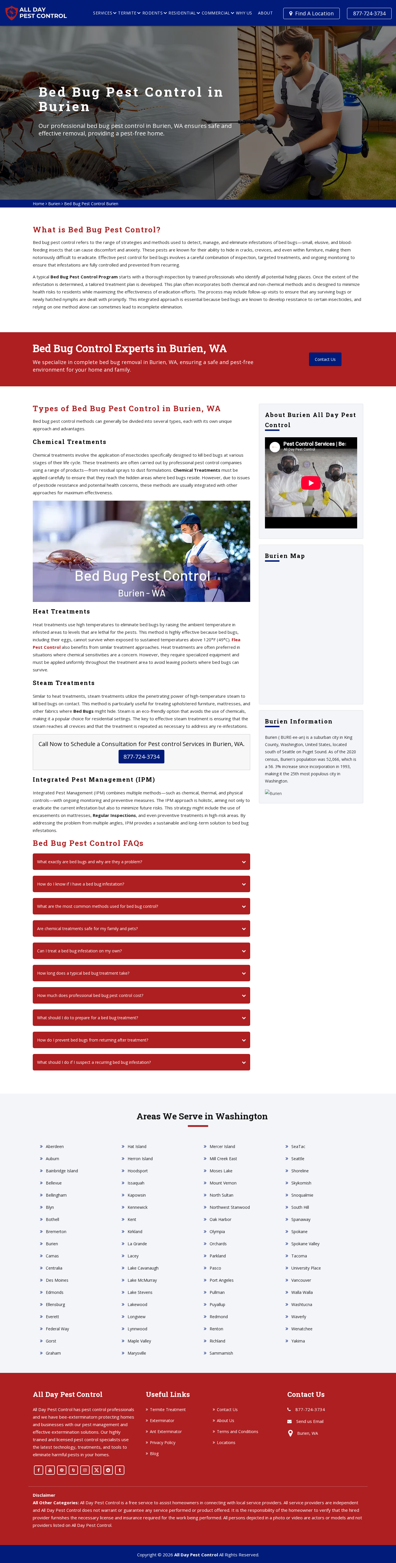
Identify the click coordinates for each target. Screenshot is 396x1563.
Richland (217, 1341)
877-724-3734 (369, 13)
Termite (127, 13)
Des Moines (57, 1280)
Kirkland (135, 1231)
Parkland (218, 1256)
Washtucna (301, 1304)
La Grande (137, 1243)
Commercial (216, 13)
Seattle (297, 1158)
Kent (132, 1219)
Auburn (52, 1158)
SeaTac (298, 1146)
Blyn (50, 1207)
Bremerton (56, 1231)
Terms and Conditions (237, 1431)
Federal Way (57, 1328)
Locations (226, 1442)
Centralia (54, 1268)
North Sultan (221, 1195)
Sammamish (221, 1353)
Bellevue (54, 1183)
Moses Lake (221, 1170)
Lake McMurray (142, 1280)
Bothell (52, 1219)
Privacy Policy (162, 1442)
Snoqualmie (302, 1195)
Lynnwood (137, 1328)
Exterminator (162, 1420)
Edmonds (54, 1292)
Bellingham (56, 1195)
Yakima (298, 1341)
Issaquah (136, 1183)
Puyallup (217, 1304)
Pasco (215, 1268)
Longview (137, 1316)
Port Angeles (222, 1280)
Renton (216, 1328)
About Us (225, 1420)
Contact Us (325, 359)
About (265, 13)
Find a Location (314, 13)
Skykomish (301, 1183)
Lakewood (137, 1304)
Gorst (51, 1341)
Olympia (217, 1231)
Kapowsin (137, 1195)
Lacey (133, 1256)
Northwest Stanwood (230, 1207)
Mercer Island (222, 1146)
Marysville (137, 1353)
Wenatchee (302, 1328)
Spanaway (300, 1219)
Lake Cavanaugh (143, 1268)
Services (102, 13)
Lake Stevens (140, 1292)
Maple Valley (139, 1341)
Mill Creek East (223, 1158)
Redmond (219, 1316)
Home (38, 203)
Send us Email (310, 1421)
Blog (154, 1453)
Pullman (217, 1292)
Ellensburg (55, 1304)
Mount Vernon (223, 1183)
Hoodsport (138, 1170)
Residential (182, 13)
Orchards (218, 1243)
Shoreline (300, 1170)
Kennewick (138, 1207)
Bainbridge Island (62, 1170)
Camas (52, 1256)
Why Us (244, 13)
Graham (53, 1353)
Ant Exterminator (166, 1431)
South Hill (300, 1207)
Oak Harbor (220, 1219)
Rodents (152, 13)
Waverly (298, 1316)
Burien (54, 203)
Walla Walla (302, 1292)
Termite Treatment (168, 1409)
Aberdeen (55, 1146)
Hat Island (137, 1146)
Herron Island (140, 1158)
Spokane (299, 1231)
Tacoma (299, 1256)
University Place (306, 1268)
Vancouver (301, 1280)
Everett (52, 1316)
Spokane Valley (305, 1243)
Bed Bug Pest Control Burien (91, 203)
